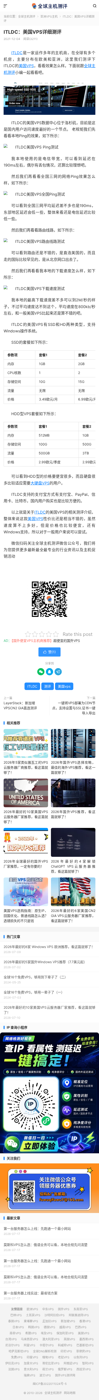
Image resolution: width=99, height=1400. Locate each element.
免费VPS (17, 1357)
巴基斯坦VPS (85, 1345)
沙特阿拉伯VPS (54, 1315)
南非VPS (15, 1333)
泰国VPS (14, 1321)
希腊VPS (31, 1333)
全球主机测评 (49, 6)
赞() (49, 652)
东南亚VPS (81, 1309)
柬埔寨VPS (31, 1321)
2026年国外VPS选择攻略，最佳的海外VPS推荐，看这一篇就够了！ (73, 767)
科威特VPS (65, 1345)
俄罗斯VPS (65, 1369)
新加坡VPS (68, 1321)
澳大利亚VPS (51, 1339)
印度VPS (32, 1357)
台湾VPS (11, 1339)
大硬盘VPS (40, 483)
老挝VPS (63, 1357)
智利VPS (88, 1363)
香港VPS (85, 1321)
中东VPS (48, 1309)
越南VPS (65, 1327)
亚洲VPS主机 (49, 16)
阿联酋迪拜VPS (79, 1315)
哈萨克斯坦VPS (19, 1351)
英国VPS (69, 1339)
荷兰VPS (48, 1369)
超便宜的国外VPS (66, 641)
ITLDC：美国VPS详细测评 (33, 32)
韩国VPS (34, 1327)
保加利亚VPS (65, 1333)
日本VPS (18, 1327)
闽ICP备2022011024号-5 (50, 1384)
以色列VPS (81, 1357)
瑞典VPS (29, 1375)
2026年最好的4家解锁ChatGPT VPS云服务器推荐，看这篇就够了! (73, 866)
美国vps (64, 686)
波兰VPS (45, 1375)
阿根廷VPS (71, 1363)
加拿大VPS (31, 1363)
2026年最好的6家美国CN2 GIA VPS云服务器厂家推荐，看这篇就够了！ (73, 916)
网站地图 (69, 1393)
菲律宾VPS (83, 1351)
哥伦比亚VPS (51, 1363)
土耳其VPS (33, 1315)
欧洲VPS (32, 1309)
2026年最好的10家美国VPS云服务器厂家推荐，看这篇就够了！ (26, 817)
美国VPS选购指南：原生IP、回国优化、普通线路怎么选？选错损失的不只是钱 (26, 916)
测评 (47, 686)
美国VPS (26, 65)
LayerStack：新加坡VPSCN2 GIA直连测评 (20, 705)
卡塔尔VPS (46, 1345)
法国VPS (14, 1369)
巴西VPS (81, 1327)
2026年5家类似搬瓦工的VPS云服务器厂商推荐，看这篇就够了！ (26, 767)
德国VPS (49, 1327)
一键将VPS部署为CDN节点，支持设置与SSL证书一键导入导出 (73, 708)
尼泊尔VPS (12, 1345)
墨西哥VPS (86, 1339)
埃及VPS (46, 1333)
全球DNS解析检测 (44, 1351)
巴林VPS (16, 1315)
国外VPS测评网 (65, 1375)
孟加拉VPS (49, 1321)
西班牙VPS (83, 1369)
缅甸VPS (48, 1357)
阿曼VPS (29, 1345)
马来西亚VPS (29, 1339)
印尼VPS (66, 1351)
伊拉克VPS (12, 1363)
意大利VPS (31, 1369)
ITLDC (17, 52)
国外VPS (63, 1309)
